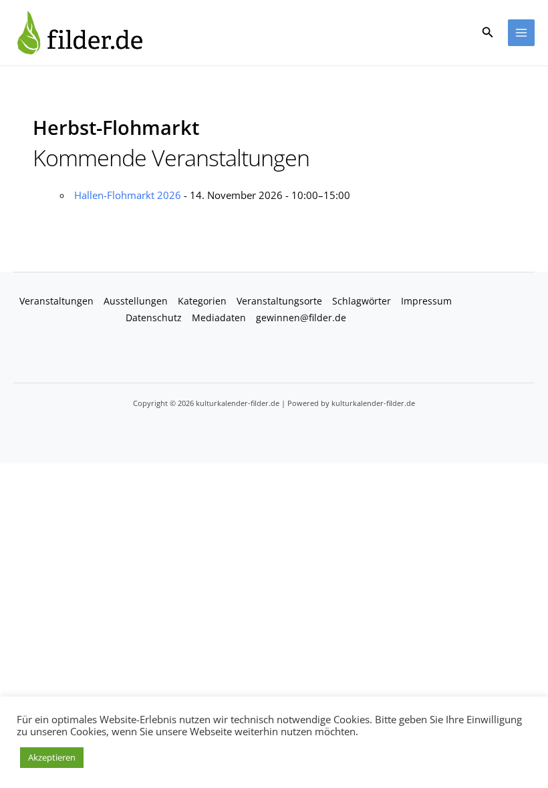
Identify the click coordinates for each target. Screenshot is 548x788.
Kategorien (202, 300)
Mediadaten (219, 317)
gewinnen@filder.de (301, 317)
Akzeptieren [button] (52, 757)
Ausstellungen (136, 300)
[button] (488, 32)
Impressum (426, 300)
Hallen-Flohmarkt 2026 (127, 195)
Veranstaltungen (56, 300)
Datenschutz (154, 317)
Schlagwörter (361, 300)
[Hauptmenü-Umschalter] (521, 33)
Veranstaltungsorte (279, 300)
